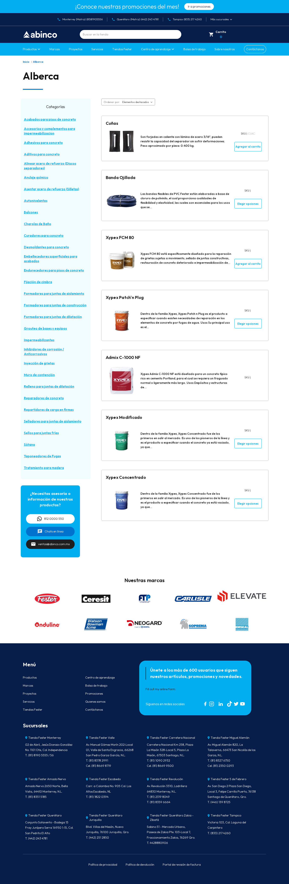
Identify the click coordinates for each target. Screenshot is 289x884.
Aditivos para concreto (42, 154)
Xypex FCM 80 (120, 237)
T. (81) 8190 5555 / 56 (39, 755)
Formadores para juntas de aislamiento (54, 294)
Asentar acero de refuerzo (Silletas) (51, 189)
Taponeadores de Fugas (42, 456)
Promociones (94, 693)
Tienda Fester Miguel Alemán (230, 738)
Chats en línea (54, 531)
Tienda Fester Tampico (226, 815)
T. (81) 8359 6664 (158, 802)
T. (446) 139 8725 (219, 802)
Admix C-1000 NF (123, 357)
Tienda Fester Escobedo (105, 779)
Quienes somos (95, 701)
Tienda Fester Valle (101, 738)
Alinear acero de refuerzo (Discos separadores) (50, 166)
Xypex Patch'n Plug (125, 297)
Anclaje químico (36, 177)
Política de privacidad (102, 864)
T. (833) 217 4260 (219, 833)
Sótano (29, 445)
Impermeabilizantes (39, 340)
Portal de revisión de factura (182, 864)
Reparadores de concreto (44, 398)
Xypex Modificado (124, 417)
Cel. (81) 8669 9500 (160, 766)
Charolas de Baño (37, 224)
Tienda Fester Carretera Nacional (172, 738)
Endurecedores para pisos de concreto (54, 270)
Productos (30, 49)
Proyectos (75, 49)
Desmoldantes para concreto (46, 247)
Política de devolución (140, 864)
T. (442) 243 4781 (36, 838)
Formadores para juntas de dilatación (53, 317)
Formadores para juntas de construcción (55, 305)
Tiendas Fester (122, 49)
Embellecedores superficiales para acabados (50, 258)
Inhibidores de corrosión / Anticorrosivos (44, 351)
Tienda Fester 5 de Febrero (228, 779)
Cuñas (112, 123)
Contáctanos (255, 49)
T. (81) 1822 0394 (97, 797)
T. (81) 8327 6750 (219, 760)
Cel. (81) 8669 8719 (98, 766)
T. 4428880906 (157, 843)
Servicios (97, 49)
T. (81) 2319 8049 (158, 797)
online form (167, 689)
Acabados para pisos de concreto (50, 119)
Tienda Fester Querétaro (45, 815)
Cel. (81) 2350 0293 (221, 766)
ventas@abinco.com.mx (54, 544)
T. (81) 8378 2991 (97, 760)
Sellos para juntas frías (41, 433)
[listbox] (138, 102)
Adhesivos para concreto (43, 143)
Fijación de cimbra (38, 282)
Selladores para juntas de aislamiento (52, 421)
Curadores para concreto (43, 236)
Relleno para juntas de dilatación (49, 386)
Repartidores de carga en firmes (49, 410)
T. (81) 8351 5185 (36, 797)
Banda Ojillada (121, 177)
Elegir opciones (248, 204)
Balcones (31, 212)
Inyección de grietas (39, 363)
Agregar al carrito (248, 146)
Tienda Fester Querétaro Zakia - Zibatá (171, 817)
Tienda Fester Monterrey (44, 738)
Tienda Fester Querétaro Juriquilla (105, 817)
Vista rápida (121, 143)
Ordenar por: (112, 102)
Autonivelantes (35, 201)
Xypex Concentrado (126, 477)
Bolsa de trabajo (194, 49)
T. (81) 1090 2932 (158, 760)
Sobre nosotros (225, 49)
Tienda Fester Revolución (166, 779)
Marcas (55, 49)
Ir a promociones (199, 6)
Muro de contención (39, 375)
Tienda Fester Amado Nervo (47, 779)
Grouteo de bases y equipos (45, 328)
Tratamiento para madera (44, 468)
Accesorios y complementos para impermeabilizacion (49, 131)
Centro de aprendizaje (100, 677)
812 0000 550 (54, 519)
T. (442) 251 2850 (97, 837)
